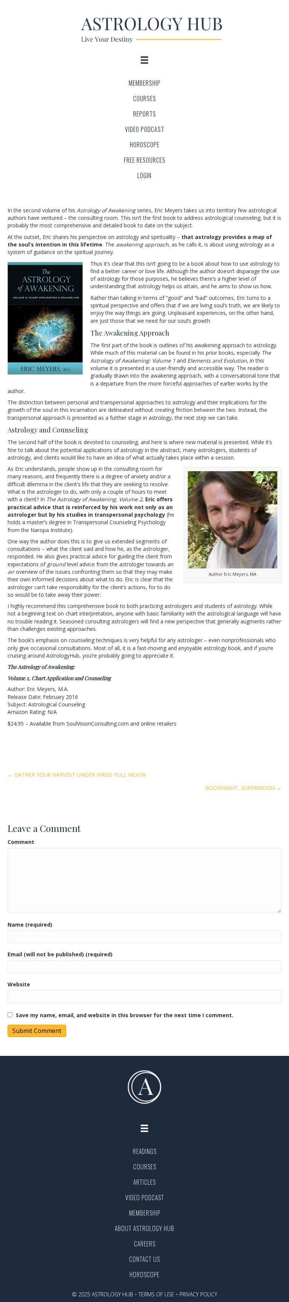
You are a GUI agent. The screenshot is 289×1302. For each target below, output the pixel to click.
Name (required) (30, 924)
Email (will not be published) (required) (60, 954)
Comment (21, 841)
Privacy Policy (198, 1294)
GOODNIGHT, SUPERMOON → (243, 787)
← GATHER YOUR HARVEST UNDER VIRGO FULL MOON (77, 774)
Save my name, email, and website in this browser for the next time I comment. (124, 1015)
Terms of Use (156, 1294)
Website (19, 984)
